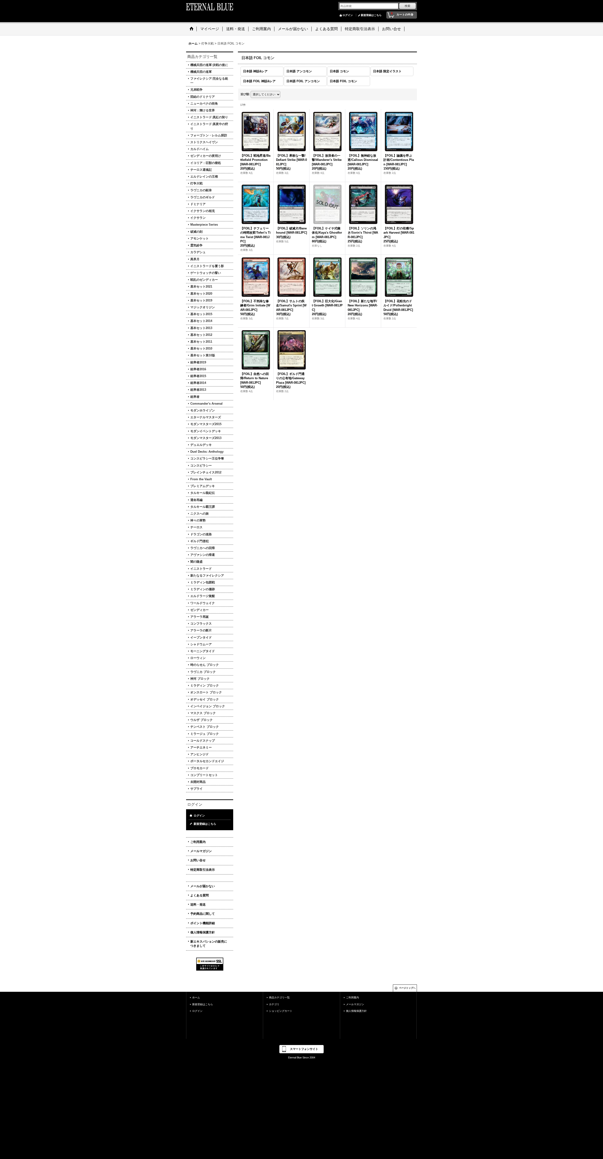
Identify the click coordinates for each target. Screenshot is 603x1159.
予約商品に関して (202, 913)
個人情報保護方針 (202, 932)
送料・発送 (198, 904)
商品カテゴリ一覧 (279, 997)
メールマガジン (201, 851)
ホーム (196, 997)
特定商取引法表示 (202, 869)
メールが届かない (202, 886)
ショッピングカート (280, 1010)
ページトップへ (407, 988)
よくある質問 (199, 895)
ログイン (347, 15)
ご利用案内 (198, 842)
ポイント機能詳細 (202, 923)
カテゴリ (274, 1004)
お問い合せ (198, 860)
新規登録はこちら (371, 15)
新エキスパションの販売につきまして (208, 944)
